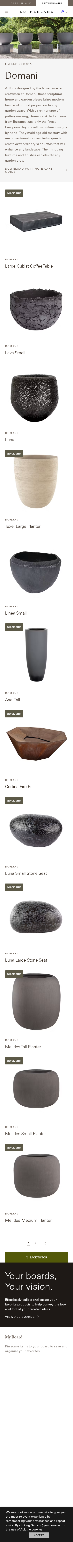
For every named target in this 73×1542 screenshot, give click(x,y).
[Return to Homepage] (36, 12)
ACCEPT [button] (39, 1535)
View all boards (20, 1317)
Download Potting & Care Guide (29, 170)
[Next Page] (43, 1243)
